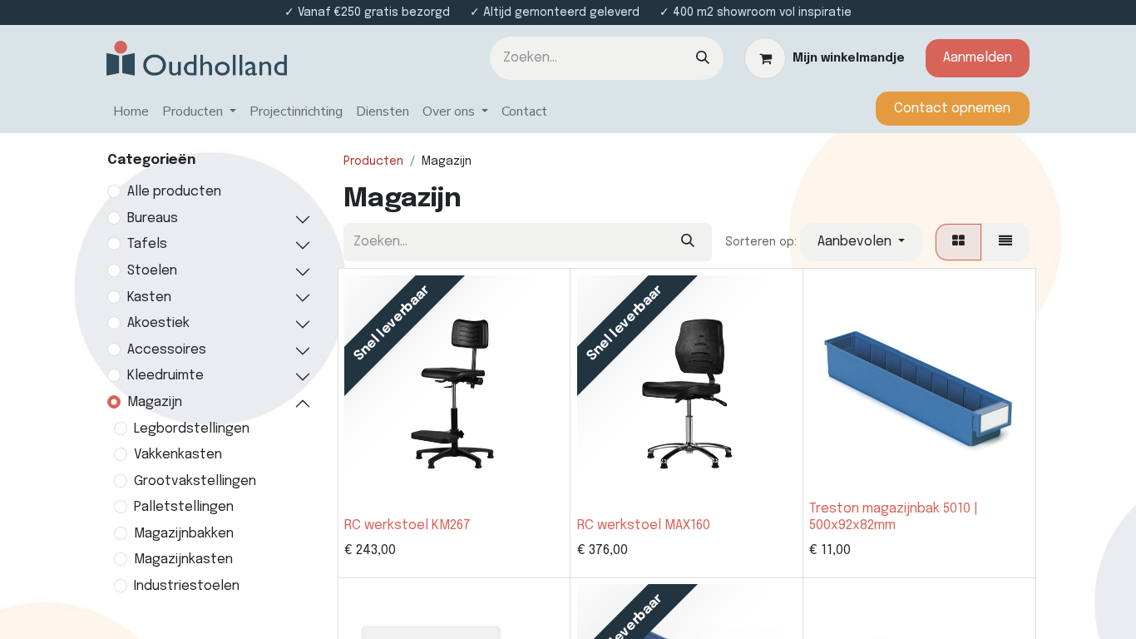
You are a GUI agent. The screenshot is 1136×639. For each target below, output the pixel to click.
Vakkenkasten (178, 455)
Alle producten (174, 192)
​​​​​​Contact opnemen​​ (952, 109)
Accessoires (166, 350)
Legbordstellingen (191, 429)
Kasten (149, 297)
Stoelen (152, 271)
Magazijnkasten (183, 559)
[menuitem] (131, 112)
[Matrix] (958, 242)
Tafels (147, 244)
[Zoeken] (703, 58)
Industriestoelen (187, 586)
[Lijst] (1005, 242)
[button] (861, 242)
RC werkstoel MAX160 (643, 525)
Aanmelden (977, 58)
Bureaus (152, 218)
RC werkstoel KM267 (407, 525)
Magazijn (154, 402)
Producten (373, 161)
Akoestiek (158, 323)
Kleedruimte (165, 376)
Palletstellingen (184, 507)
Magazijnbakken (184, 534)
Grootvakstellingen (195, 481)
